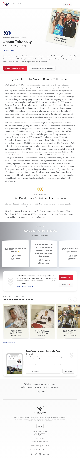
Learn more (53, 214)
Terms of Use (45, 446)
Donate (65, 284)
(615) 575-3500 (40, 438)
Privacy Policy (35, 446)
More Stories (8, 342)
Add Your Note (66, 278)
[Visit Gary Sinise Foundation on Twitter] (35, 454)
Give (66, 4)
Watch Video (10, 50)
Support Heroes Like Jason (15, 68)
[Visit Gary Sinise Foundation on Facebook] (31, 454)
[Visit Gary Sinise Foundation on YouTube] (44, 454)
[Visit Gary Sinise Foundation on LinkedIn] (48, 454)
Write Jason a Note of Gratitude (42, 68)
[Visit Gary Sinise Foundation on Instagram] (40, 454)
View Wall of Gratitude (25, 286)
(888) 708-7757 (43, 441)
